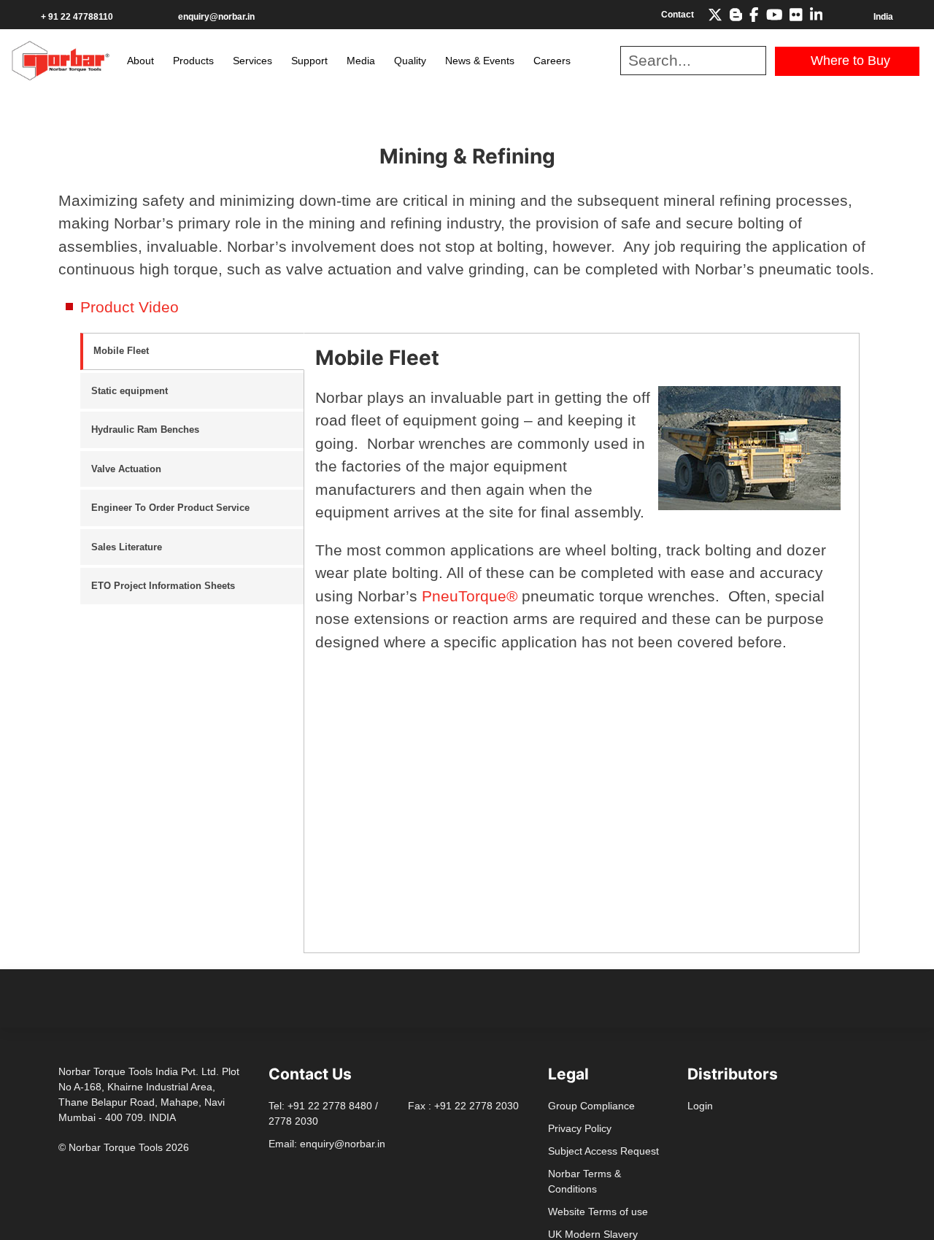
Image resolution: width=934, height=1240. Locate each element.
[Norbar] (60, 59)
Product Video (129, 307)
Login (700, 1106)
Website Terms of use (598, 1211)
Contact (677, 14)
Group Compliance (591, 1106)
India (883, 17)
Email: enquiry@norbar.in (327, 1143)
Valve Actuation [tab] (126, 468)
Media (361, 60)
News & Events (479, 60)
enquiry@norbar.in (216, 17)
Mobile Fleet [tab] (121, 350)
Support (309, 60)
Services (252, 60)
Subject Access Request (603, 1151)
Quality (410, 60)
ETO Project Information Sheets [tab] (163, 585)
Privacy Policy (579, 1128)
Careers (552, 60)
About (140, 60)
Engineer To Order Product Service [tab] (170, 507)
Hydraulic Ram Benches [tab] (145, 429)
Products (193, 60)
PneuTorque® (467, 596)
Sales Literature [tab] (126, 547)
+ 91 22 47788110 (77, 17)
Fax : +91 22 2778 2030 (463, 1106)
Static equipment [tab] (129, 390)
